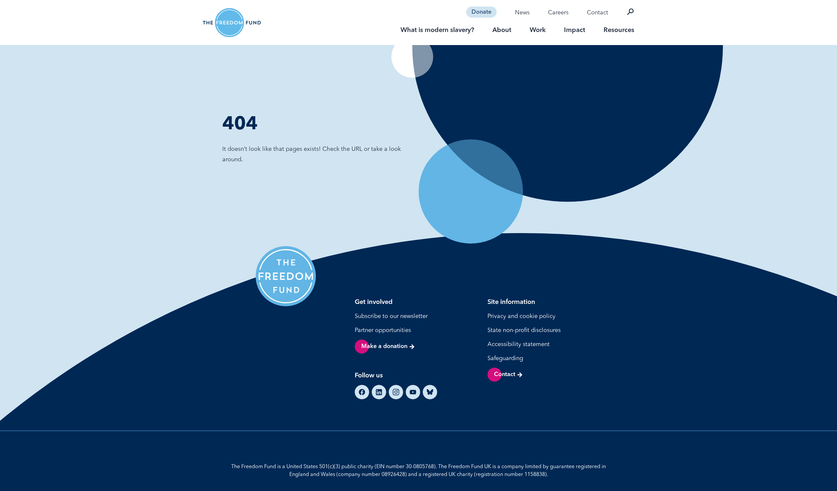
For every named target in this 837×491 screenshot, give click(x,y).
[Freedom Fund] (232, 22)
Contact (597, 12)
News (522, 12)
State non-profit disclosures (524, 330)
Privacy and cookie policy (521, 316)
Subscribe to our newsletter (391, 316)
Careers (558, 12)
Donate (481, 12)
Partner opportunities (383, 330)
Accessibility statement (518, 344)
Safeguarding (505, 358)
